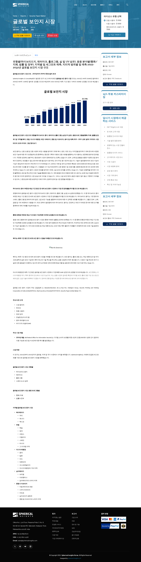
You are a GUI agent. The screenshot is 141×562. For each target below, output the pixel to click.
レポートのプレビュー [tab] (23, 55)
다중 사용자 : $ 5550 (113, 24)
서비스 (110, 5)
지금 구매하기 (115, 35)
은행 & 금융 (75, 538)
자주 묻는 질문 (56, 517)
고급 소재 (75, 517)
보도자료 (93, 5)
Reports (23, 16)
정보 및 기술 (76, 524)
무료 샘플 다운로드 (23, 35)
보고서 (85, 5)
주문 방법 (55, 521)
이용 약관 (55, 535)
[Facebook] (20, 547)
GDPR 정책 (55, 531)
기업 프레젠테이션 (58, 538)
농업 (73, 528)
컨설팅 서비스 (56, 524)
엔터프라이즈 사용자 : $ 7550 (115, 28)
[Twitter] (15, 547)
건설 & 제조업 (76, 531)
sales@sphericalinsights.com (27, 540)
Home (15, 16)
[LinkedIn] (30, 547)
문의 (118, 5)
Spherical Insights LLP (74, 558)
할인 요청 (53, 35)
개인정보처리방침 (58, 528)
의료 (73, 521)
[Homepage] (31, 515)
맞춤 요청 (40, 35)
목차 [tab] (36, 55)
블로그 (102, 5)
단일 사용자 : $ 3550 (113, 20)
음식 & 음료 (75, 535)
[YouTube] (25, 547)
